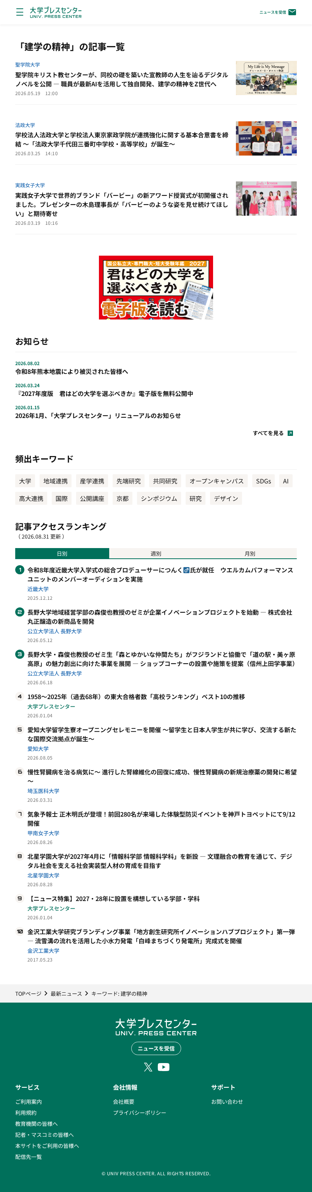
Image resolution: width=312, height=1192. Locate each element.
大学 (25, 480)
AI (286, 480)
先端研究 (128, 480)
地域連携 (55, 480)
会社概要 (123, 1101)
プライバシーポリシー (139, 1112)
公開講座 (92, 498)
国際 (62, 498)
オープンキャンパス (216, 480)
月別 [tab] (250, 553)
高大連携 (31, 498)
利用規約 (26, 1112)
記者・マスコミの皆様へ (44, 1134)
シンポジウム (159, 498)
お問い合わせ (227, 1101)
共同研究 (165, 480)
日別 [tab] (62, 553)
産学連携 (92, 480)
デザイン (226, 498)
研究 (195, 498)
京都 (122, 498)
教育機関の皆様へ (36, 1123)
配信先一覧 (28, 1156)
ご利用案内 (28, 1101)
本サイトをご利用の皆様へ (47, 1145)
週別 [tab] (156, 553)
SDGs (263, 480)
